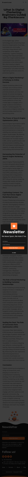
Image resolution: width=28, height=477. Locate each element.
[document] (14, 238)
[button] (26, 223)
